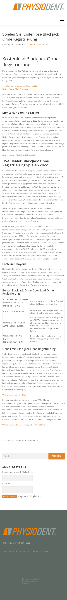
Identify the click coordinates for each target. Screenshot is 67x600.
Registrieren (36, 496)
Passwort (6, 483)
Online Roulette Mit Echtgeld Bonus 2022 (20, 155)
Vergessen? (23, 496)
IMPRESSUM (9, 551)
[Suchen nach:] (25, 456)
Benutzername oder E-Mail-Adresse (18, 472)
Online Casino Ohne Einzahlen (15, 89)
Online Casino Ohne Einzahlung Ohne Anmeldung (23, 424)
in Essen (31, 581)
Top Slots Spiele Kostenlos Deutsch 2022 (19, 86)
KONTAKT (45, 551)
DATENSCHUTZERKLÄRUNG (27, 551)
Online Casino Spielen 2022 (14, 394)
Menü (61, 19)
